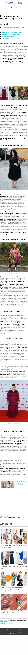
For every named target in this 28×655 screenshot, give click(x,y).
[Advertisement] (14, 74)
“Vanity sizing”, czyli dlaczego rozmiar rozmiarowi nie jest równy (20, 483)
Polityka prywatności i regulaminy (18, 629)
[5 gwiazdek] (5, 517)
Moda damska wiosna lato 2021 (6, 623)
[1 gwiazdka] (0, 517)
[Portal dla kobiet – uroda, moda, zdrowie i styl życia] (14, 3)
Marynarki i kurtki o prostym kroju (10, 38)
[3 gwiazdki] (3, 517)
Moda (9, 620)
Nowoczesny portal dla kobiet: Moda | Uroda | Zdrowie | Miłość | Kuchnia (14, 632)
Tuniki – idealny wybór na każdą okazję (12, 32)
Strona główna (3, 620)
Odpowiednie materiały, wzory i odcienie (12, 31)
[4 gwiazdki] (4, 517)
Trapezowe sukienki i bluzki (9, 36)
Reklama (9, 629)
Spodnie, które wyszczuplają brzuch (11, 34)
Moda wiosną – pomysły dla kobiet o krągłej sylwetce (13, 28)
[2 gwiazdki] (1, 517)
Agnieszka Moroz (4, 13)
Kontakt (4, 629)
